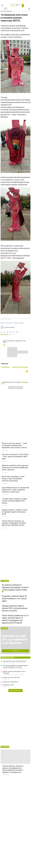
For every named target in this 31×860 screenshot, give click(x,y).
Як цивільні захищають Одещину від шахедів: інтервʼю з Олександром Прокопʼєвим (15, 587)
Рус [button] (5, 8)
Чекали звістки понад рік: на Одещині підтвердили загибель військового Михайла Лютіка (14, 523)
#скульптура (9, 323)
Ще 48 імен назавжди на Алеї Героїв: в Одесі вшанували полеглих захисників (13, 478)
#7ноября (15, 323)
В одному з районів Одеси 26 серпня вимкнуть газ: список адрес (14, 598)
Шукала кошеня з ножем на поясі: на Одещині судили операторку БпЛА (15, 512)
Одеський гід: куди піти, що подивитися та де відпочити (15, 639)
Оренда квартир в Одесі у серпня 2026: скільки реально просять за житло (15, 608)
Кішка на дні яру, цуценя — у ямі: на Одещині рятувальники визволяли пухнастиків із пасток (14, 445)
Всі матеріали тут (15, 650)
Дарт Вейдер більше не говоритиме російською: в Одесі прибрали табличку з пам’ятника (15, 490)
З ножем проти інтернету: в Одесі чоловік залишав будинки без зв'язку (14, 501)
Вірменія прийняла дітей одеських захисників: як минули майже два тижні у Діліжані (15, 467)
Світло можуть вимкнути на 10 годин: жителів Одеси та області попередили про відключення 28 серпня (15, 619)
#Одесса (3, 323)
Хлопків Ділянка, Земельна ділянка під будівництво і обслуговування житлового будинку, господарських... (12, 769)
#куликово (21, 323)
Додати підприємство (15, 690)
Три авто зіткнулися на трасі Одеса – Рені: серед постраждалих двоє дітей (15, 456)
